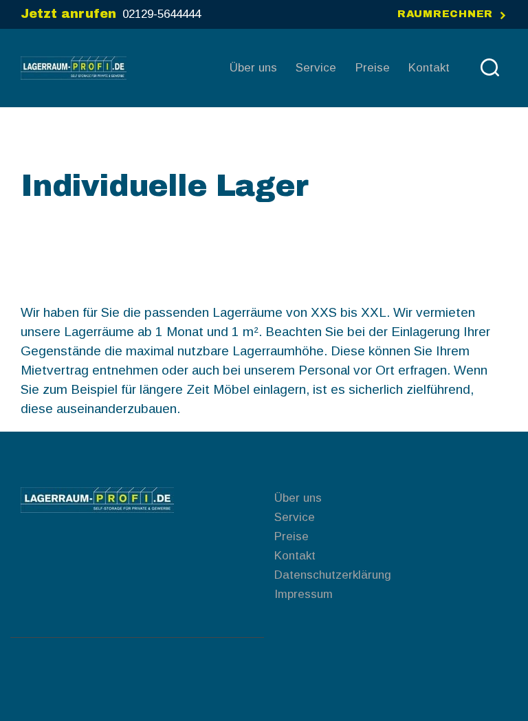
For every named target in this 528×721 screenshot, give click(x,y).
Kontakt (295, 555)
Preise (291, 536)
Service (294, 517)
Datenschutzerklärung (332, 574)
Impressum (303, 594)
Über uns (298, 497)
